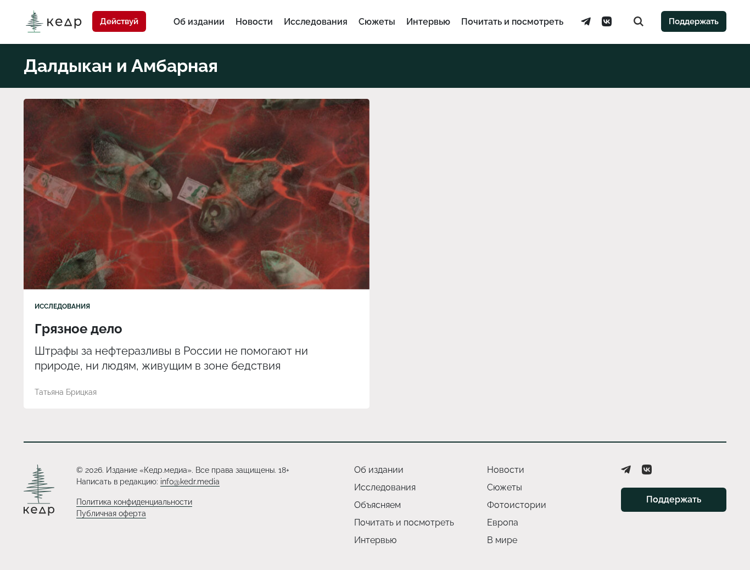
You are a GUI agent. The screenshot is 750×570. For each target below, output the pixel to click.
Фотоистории (516, 505)
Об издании (199, 21)
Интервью (428, 21)
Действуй (119, 21)
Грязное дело (78, 329)
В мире (502, 540)
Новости (254, 21)
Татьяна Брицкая (66, 392)
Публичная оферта (111, 513)
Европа (502, 522)
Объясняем (377, 505)
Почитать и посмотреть (512, 21)
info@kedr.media (190, 481)
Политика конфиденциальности (134, 502)
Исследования (316, 21)
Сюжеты (377, 21)
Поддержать (694, 21)
